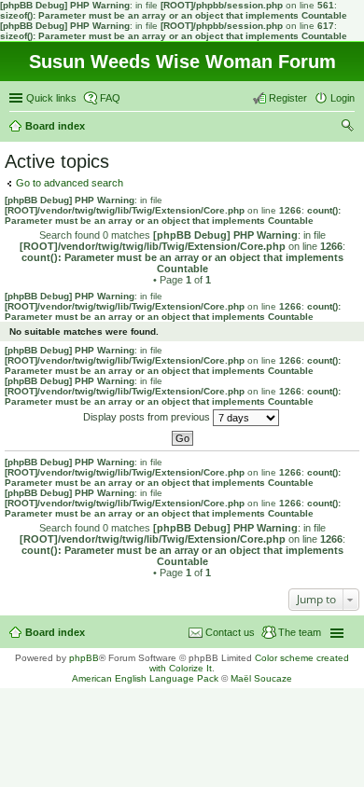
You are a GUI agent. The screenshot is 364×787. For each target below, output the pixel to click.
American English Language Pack (145, 678)
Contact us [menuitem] (230, 632)
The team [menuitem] (299, 632)
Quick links (51, 98)
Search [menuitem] (347, 127)
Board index (55, 632)
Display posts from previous (148, 416)
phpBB (84, 658)
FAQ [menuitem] (110, 98)
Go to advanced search (69, 182)
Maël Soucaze (261, 678)
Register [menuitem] (288, 98)
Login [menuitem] (342, 98)
